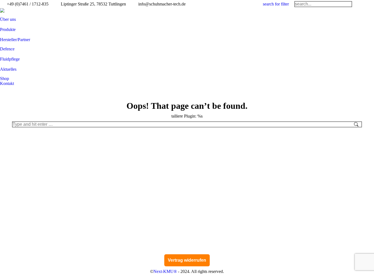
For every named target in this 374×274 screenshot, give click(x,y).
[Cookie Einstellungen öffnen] (12, 267)
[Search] (323, 4)
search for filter (276, 4)
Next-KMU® (165, 271)
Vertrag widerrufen (187, 260)
